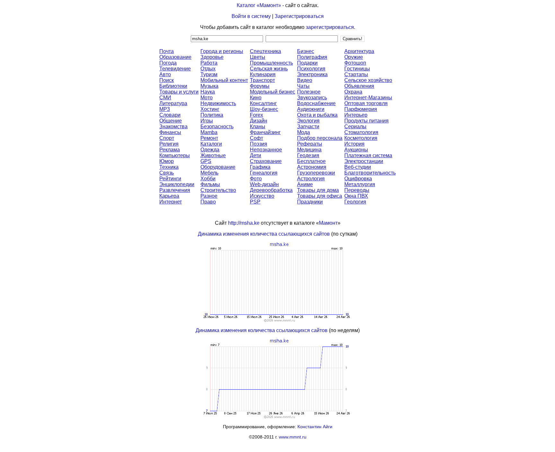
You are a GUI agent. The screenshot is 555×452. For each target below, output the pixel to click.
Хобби (208, 178)
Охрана (353, 92)
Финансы (170, 132)
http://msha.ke (244, 223)
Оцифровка (358, 178)
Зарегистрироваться (299, 16)
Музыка (209, 86)
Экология (308, 120)
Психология (311, 68)
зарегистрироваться (330, 27)
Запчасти (308, 126)
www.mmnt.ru (292, 436)
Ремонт (209, 138)
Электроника (312, 74)
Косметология (360, 138)
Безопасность (216, 126)
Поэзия (258, 144)
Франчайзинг (265, 132)
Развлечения (174, 190)
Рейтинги (170, 178)
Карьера (169, 196)
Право (208, 201)
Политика (211, 115)
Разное (208, 196)
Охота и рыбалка (317, 115)
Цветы (257, 57)
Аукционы (356, 149)
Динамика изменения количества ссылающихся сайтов (264, 234)
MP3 (164, 109)
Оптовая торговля (366, 103)
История (354, 144)
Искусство (262, 196)
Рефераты (309, 144)
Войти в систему (251, 16)
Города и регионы (221, 51)
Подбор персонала (319, 138)
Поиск (166, 80)
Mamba (208, 132)
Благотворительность (370, 173)
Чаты (303, 86)
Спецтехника (265, 51)
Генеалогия (264, 173)
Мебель (209, 173)
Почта (166, 51)
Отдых (208, 68)
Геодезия (308, 155)
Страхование (266, 161)
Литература (173, 103)
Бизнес (305, 51)
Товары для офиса (319, 196)
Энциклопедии (176, 184)
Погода (168, 63)
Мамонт (328, 223)
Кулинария (263, 74)
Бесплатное (311, 161)
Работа (208, 63)
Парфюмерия (360, 109)
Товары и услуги (178, 92)
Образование (175, 57)
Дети (255, 155)
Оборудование (217, 167)
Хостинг (209, 109)
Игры (206, 120)
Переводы (356, 190)
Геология (355, 201)
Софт (256, 138)
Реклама (169, 149)
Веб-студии (357, 167)
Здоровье (212, 57)
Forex (256, 115)
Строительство (218, 190)
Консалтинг (263, 103)
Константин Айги (314, 426)
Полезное (309, 92)
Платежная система (368, 155)
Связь (166, 173)
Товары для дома (318, 190)
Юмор (166, 161)
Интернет (170, 201)
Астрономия (311, 167)
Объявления (359, 86)
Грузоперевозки (316, 173)
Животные (213, 155)
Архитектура (359, 51)
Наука (207, 92)
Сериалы (355, 126)
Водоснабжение (316, 103)
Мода (303, 132)
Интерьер (355, 115)
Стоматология (361, 132)
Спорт (166, 138)
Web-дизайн (264, 184)
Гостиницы (357, 68)
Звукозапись (312, 97)
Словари (170, 115)
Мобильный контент (224, 80)
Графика (260, 167)
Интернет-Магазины (368, 97)
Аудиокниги (310, 109)
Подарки (307, 63)
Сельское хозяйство (368, 80)
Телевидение (175, 68)
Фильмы (210, 184)
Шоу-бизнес (264, 109)
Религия (169, 144)
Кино (255, 97)
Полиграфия (312, 57)
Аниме (305, 184)
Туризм (208, 74)
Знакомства (173, 126)
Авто (165, 74)
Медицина (309, 149)
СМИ (165, 97)
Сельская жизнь (269, 68)
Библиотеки (173, 86)
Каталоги (211, 144)
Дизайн (258, 120)
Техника (169, 167)
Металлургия (359, 184)
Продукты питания (366, 120)
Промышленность (271, 63)
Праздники (310, 201)
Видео (304, 80)
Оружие (353, 57)
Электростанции (363, 161)
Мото (206, 97)
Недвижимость (218, 103)
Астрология (311, 178)
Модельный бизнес (272, 92)
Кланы (257, 126)
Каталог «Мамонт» (259, 5)
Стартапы (356, 74)
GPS (205, 161)
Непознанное (266, 149)
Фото (256, 178)
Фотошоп (355, 63)
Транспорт (262, 80)
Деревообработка (271, 190)
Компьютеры (174, 155)
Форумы (259, 86)
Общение (170, 120)
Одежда (209, 149)
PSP (255, 201)
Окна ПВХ (356, 196)
